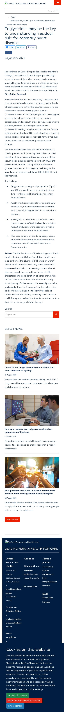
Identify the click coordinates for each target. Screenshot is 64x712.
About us (29, 558)
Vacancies (28, 570)
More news (12, 519)
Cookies (45, 570)
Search (8, 309)
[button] (57, 2)
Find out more (15, 705)
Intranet (46, 602)
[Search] (57, 10)
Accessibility (47, 567)
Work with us (31, 566)
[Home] (7, 17)
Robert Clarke (12, 253)
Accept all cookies (17, 695)
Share (11, 47)
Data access (30, 586)
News (13, 17)
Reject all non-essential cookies (24, 700)
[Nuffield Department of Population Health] (25, 2)
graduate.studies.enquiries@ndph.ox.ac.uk (13, 623)
